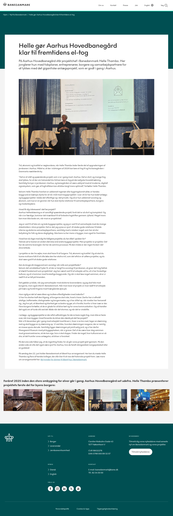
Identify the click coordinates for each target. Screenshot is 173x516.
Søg (162, 5)
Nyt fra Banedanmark (18, 15)
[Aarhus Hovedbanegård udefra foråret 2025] (23, 400)
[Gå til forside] (14, 464)
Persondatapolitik (62, 509)
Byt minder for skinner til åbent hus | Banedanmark (64, 359)
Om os (101, 5)
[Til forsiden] (16, 5)
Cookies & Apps (83, 509)
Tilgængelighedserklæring (107, 509)
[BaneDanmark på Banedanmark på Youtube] (78, 490)
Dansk (53, 469)
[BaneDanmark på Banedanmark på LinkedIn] (64, 490)
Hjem (5, 15)
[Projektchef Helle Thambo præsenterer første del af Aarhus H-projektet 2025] (107, 400)
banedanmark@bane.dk (106, 469)
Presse (125, 5)
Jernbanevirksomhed (60, 450)
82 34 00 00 (97, 473)
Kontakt (113, 5)
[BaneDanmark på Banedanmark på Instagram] (57, 490)
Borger (53, 441)
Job (136, 5)
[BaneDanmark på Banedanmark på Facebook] (50, 490)
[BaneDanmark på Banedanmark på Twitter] (71, 490)
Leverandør (55, 446)
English (147, 5)
